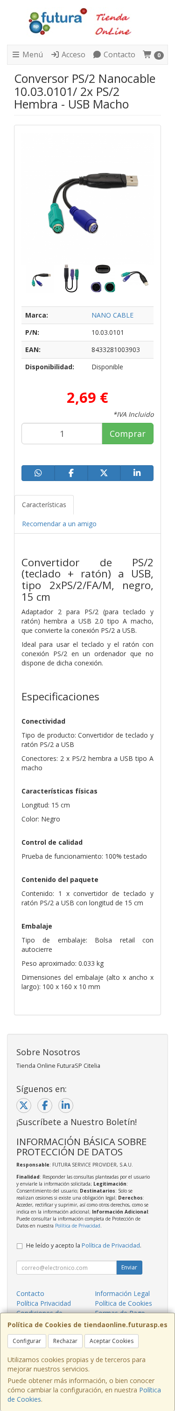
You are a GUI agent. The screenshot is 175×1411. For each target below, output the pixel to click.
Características (44, 504)
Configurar (27, 1341)
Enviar (129, 1267)
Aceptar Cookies (111, 1341)
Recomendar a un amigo (59, 523)
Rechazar (65, 1341)
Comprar (128, 433)
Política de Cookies (123, 1303)
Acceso (72, 54)
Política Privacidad (43, 1303)
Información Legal (122, 1293)
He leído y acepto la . (83, 1245)
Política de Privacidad (77, 1225)
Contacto (118, 54)
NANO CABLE (112, 315)
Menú (32, 54)
